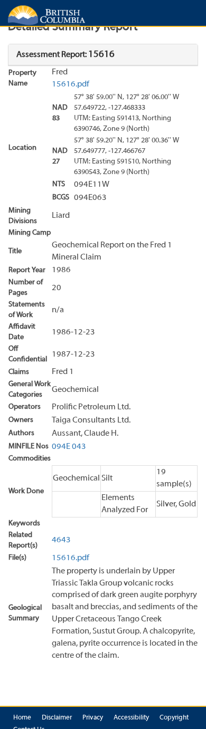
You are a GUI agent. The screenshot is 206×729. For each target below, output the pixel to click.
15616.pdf (70, 84)
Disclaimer (57, 718)
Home (22, 718)
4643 (61, 540)
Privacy (92, 718)
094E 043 (69, 447)
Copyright (174, 718)
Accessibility (131, 718)
